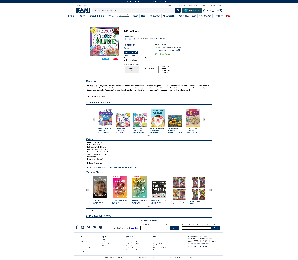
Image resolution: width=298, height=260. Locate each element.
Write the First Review (157, 38)
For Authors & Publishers (133, 244)
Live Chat (134, 228)
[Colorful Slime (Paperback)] (140, 120)
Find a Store (129, 238)
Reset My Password (159, 242)
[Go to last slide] (94, 119)
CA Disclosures (179, 258)
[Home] (82, 10)
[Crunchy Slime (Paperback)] (123, 120)
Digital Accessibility (131, 250)
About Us (128, 240)
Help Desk (156, 238)
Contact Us (129, 246)
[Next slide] (204, 119)
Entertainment (85, 248)
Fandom (83, 252)
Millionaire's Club (215, 5)
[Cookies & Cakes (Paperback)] (193, 118)
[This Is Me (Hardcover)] (100, 187)
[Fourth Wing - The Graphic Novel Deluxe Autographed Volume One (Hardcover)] (159, 189)
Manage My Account (159, 240)
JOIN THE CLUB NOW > (198, 246)
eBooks (83, 240)
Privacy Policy (189, 258)
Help (203, 5)
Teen (82, 244)
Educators (171, 5)
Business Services (107, 242)
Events (182, 5)
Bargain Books (85, 246)
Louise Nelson (129, 36)
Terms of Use (169, 258)
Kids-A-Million (85, 242)
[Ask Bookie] (192, 10)
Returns (155, 250)
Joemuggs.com (159, 258)
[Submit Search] (178, 10)
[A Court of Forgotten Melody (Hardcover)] (139, 187)
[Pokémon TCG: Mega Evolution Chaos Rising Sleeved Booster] (179, 188)
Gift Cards (193, 5)
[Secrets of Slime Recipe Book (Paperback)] (158, 118)
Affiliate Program (107, 240)
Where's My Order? (159, 248)
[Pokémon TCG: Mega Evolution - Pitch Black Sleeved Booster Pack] (198, 188)
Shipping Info (157, 246)
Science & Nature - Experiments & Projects (123, 167)
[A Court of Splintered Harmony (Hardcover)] (120, 187)
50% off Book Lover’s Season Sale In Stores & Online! (150, 2)
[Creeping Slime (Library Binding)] (175, 121)
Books (89, 167)
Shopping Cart (157, 244)
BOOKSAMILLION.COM (146, 258)
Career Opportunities (132, 242)
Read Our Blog (130, 248)
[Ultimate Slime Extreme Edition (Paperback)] (105, 117)
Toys (82, 250)
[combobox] (138, 10)
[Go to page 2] (149, 135)
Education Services (108, 244)
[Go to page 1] (148, 135)
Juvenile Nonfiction (100, 167)
